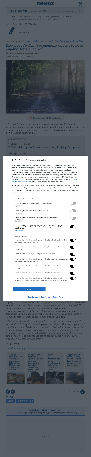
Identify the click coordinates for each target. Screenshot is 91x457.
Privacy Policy (58, 297)
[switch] (73, 203)
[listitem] (45, 198)
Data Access (45, 297)
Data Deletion (33, 297)
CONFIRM (29, 289)
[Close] (84, 160)
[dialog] (45, 228)
